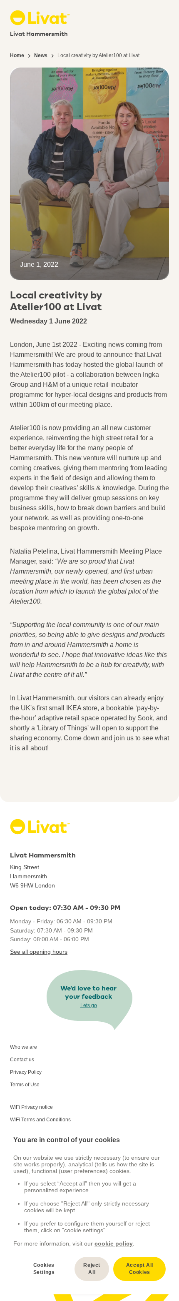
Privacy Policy (26, 1072)
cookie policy (113, 1243)
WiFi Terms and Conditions (40, 1120)
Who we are (23, 1047)
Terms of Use (25, 1085)
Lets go (88, 1005)
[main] (89, 1208)
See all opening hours (38, 951)
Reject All (91, 1268)
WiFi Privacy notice (31, 1107)
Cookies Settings (44, 1268)
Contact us (22, 1060)
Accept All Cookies (139, 1268)
